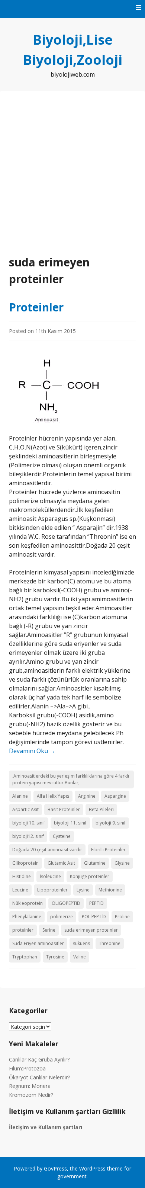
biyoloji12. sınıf (28, 836)
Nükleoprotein (27, 903)
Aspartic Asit (25, 809)
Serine (48, 930)
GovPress (55, 1168)
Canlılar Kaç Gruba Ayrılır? (39, 1059)
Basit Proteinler (64, 809)
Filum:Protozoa (27, 1068)
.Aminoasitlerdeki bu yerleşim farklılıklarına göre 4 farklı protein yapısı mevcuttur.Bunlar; (70, 779)
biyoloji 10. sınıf (28, 823)
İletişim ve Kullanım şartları (45, 1127)
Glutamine (95, 863)
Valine (79, 957)
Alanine (20, 796)
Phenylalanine (26, 916)
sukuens (81, 943)
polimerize (61, 916)
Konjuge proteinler (89, 876)
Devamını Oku (32, 751)
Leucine (20, 890)
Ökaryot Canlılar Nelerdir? (39, 1077)
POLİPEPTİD (94, 916)
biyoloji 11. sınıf (70, 823)
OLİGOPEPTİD (66, 903)
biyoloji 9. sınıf (111, 823)
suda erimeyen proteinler (91, 930)
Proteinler (36, 307)
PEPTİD (96, 903)
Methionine (110, 890)
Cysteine (62, 836)
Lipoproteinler (52, 890)
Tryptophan (24, 957)
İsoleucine (50, 876)
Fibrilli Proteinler (108, 849)
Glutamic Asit (61, 863)
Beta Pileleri (101, 809)
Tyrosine (55, 957)
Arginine (87, 796)
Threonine (109, 943)
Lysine (83, 890)
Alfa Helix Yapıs (53, 796)
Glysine (122, 863)
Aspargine (115, 796)
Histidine (21, 876)
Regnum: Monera (30, 1085)
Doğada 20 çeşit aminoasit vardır (47, 849)
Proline (122, 916)
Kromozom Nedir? (31, 1094)
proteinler (22, 930)
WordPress (92, 1168)
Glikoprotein (25, 863)
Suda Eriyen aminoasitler (38, 943)
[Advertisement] (72, 177)
